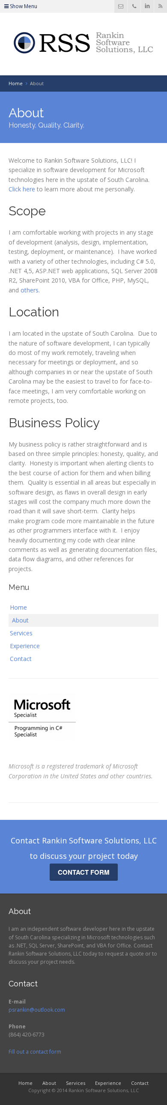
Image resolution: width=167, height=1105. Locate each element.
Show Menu (23, 6)
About (20, 620)
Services (21, 633)
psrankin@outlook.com (37, 1009)
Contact (21, 659)
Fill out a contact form (35, 1051)
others (30, 290)
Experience (25, 646)
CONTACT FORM (84, 872)
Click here (22, 189)
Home (18, 607)
